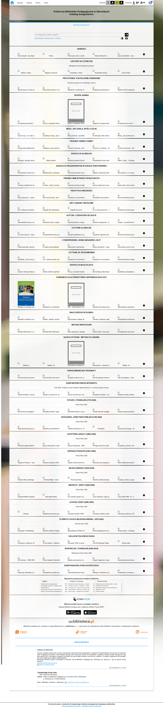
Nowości (20, 3)
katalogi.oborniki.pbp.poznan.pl (47, 663)
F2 (143, 2)
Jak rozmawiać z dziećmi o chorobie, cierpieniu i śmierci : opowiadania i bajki (88, 589)
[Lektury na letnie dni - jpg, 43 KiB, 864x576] (45, 664)
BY (121, 2)
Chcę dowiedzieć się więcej (71, 706)
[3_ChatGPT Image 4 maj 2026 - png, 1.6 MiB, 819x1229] (77, 682)
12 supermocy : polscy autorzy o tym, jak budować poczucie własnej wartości (88, 587)
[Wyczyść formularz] (122, 38)
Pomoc (38, 3)
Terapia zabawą (100, 591)
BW (112, 2)
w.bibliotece (70, 626)
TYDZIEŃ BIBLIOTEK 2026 (47, 673)
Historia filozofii (45, 587)
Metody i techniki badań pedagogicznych (51, 591)
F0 (134, 2)
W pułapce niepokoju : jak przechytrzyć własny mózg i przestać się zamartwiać (116, 587)
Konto (46, 3)
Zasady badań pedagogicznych (49, 584)
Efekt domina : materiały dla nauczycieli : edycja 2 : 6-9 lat (83, 591)
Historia (29, 3)
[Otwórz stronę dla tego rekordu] (26, 54)
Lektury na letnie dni (45, 650)
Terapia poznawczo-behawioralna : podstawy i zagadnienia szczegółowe (114, 584)
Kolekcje (58, 38)
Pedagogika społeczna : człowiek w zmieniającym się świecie (56, 585)
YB (117, 2)
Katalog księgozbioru (81, 25)
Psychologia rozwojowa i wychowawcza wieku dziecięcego (56, 589)
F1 (138, 2)
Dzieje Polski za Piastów (102, 585)
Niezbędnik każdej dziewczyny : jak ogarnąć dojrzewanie (83, 584)
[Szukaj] (126, 35)
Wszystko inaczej (100, 589)
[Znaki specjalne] (126, 38)
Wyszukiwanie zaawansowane (44, 38)
